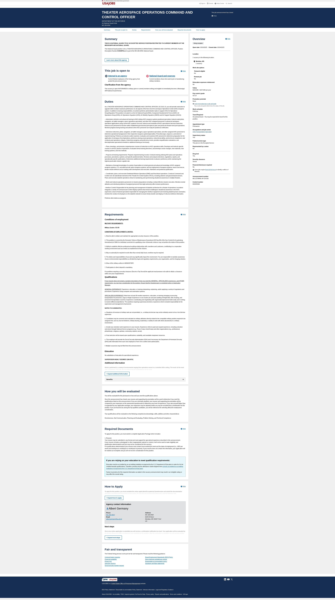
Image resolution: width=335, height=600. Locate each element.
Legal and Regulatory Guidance (164, 589)
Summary (107, 30)
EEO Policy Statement (108, 589)
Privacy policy (150, 594)
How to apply (200, 30)
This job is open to (121, 30)
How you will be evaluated (164, 30)
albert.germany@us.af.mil (114, 519)
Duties (134, 30)
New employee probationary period (156, 559)
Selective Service (110, 563)
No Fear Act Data (140, 594)
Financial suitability (111, 559)
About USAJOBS (107, 594)
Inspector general (129, 594)
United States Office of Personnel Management (125, 583)
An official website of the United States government (116, 0)
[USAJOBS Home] (109, 4)
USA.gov (185, 594)
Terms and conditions (176, 594)
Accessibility (116, 594)
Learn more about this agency (116, 60)
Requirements (145, 30)
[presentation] (211, 62)
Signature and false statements (154, 563)
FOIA (122, 594)
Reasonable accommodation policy (156, 561)
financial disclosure (210, 169)
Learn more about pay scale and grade (205, 104)
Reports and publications (162, 594)
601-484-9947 (110, 515)
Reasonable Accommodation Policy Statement (129, 589)
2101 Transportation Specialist (202, 132)
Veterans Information (149, 589)
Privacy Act (108, 561)
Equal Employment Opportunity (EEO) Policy (159, 557)
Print (215, 16)
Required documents (184, 30)
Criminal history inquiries (112, 557)
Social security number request (114, 565)
